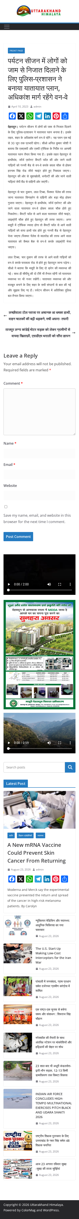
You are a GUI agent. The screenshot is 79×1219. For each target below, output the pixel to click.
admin (37, 106)
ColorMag (29, 1210)
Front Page (16, 50)
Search (70, 767)
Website (10, 485)
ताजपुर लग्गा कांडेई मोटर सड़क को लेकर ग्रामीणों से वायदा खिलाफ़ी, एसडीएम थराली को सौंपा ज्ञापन (37, 332)
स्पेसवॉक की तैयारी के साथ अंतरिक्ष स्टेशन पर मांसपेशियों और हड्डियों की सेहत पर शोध (54, 1042)
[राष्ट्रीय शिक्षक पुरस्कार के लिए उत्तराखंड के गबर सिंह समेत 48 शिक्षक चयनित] (18, 1144)
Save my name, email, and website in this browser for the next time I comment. (37, 518)
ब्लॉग (11, 835)
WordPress (51, 1210)
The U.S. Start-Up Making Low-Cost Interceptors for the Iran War (53, 955)
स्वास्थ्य (40, 835)
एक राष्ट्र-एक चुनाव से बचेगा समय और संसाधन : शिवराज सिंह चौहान (53, 1014)
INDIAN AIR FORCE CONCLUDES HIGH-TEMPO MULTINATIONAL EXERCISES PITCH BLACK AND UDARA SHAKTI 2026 (54, 1105)
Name (10, 443)
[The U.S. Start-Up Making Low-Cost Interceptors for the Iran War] (18, 959)
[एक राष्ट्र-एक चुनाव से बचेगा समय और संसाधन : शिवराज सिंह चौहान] (18, 1017)
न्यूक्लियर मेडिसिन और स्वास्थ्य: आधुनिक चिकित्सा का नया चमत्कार (53, 925)
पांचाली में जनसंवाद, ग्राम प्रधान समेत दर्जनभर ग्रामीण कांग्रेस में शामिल (53, 986)
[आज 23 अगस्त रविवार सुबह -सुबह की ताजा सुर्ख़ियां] (18, 1169)
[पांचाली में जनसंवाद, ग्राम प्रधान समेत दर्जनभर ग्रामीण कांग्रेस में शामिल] (18, 989)
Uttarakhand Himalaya (46, 1205)
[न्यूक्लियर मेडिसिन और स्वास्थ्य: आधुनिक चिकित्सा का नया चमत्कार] (18, 928)
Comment (13, 383)
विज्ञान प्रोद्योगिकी (25, 835)
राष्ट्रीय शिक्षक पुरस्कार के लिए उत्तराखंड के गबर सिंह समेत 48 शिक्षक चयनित (53, 1140)
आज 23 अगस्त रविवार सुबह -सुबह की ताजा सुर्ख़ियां (51, 1166)
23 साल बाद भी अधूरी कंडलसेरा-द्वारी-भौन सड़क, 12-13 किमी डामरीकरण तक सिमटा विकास (53, 1070)
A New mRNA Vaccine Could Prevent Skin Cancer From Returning (36, 852)
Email (9, 464)
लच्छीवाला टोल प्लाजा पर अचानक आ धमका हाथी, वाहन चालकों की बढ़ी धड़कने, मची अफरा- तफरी (40, 315)
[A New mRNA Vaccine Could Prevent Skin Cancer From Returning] (39, 810)
